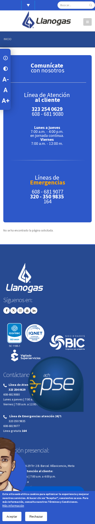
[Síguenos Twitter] (13, 310)
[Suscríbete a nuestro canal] (27, 310)
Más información (13, 506)
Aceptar (12, 516)
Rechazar (36, 516)
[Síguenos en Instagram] (20, 310)
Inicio (7, 39)
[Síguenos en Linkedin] (34, 310)
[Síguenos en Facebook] (6, 310)
